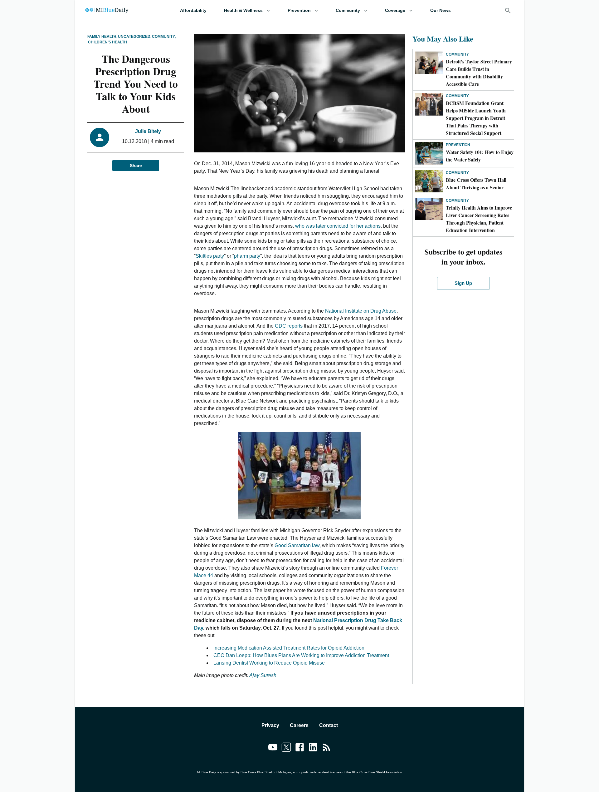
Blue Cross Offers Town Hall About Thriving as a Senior (476, 183)
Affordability (193, 10)
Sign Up (463, 283)
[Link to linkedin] (313, 748)
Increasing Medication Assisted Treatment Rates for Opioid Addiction (288, 648)
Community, (164, 36)
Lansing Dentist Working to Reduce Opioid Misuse (269, 663)
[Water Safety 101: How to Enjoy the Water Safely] (429, 153)
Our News (440, 10)
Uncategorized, (134, 36)
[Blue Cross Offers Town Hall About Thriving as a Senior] (429, 181)
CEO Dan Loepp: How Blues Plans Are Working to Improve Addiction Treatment (301, 655)
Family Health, (102, 36)
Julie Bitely (148, 131)
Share (136, 165)
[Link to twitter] (286, 748)
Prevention (299, 10)
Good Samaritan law (297, 545)
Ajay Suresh (262, 675)
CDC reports (289, 326)
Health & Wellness (243, 10)
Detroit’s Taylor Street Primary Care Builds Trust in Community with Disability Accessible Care (479, 72)
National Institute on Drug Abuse (361, 311)
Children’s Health (107, 42)
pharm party (247, 256)
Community (348, 10)
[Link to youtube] (272, 748)
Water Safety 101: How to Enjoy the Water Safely (480, 155)
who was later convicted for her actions (338, 226)
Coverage (395, 10)
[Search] (508, 10)
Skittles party (210, 256)
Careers (299, 725)
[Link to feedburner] (326, 748)
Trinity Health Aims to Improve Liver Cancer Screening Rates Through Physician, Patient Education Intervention (479, 219)
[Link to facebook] (299, 748)
